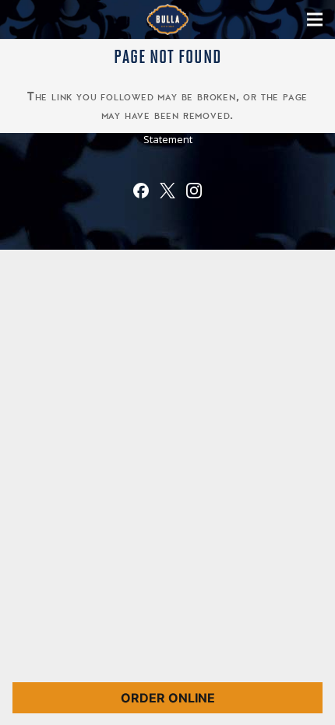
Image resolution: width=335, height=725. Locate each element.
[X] (167, 194)
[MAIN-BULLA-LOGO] (167, 19)
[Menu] (315, 19)
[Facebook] (141, 194)
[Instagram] (194, 194)
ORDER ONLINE (168, 698)
